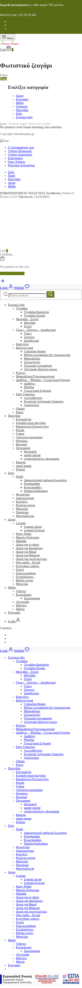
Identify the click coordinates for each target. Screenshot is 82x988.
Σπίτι (19, 113)
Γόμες (28, 333)
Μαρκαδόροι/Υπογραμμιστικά (35, 376)
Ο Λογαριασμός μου (21, 147)
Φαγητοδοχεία (25, 516)
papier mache (32, 455)
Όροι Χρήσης (16, 161)
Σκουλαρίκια (32, 598)
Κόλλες (21, 373)
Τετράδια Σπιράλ (34, 315)
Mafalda (21, 541)
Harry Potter (23, 534)
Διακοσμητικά (25, 498)
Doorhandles (32, 483)
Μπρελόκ (22, 508)
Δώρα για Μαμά (26, 551)
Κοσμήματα (23, 594)
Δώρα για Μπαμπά (28, 555)
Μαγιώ (20, 609)
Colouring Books (35, 351)
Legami (20, 523)
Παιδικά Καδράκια (36, 491)
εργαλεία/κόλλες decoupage (41, 458)
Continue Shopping (12, 273)
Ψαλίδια (29, 387)
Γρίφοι (20, 433)
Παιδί (11, 175)
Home (3, 123)
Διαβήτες (29, 383)
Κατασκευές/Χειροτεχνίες (32, 426)
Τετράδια (21, 308)
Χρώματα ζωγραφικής (38, 365)
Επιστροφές (15, 158)
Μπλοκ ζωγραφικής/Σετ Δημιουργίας (47, 355)
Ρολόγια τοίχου (25, 505)
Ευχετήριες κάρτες (27, 566)
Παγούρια (22, 512)
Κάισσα (21, 462)
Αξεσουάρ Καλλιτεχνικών (40, 369)
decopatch (30, 451)
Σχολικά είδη (24, 117)
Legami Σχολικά (34, 530)
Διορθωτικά (31, 340)
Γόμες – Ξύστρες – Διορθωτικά (36, 330)
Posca (19, 412)
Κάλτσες (21, 605)
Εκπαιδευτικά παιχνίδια (31, 423)
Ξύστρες (29, 337)
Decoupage (23, 448)
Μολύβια (29, 322)
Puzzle (20, 430)
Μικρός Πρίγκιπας (27, 537)
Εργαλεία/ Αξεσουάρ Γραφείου (43, 401)
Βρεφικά (21, 444)
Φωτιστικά (22, 494)
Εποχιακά (22, 99)
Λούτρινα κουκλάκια (29, 437)
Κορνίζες (22, 501)
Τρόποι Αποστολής (20, 154)
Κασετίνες (22, 344)
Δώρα (19, 95)
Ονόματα (21, 106)
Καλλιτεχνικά (24, 347)
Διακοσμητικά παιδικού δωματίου (45, 480)
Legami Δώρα (33, 526)
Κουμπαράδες (33, 487)
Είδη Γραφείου (25, 394)
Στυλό (28, 326)
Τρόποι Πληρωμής (20, 151)
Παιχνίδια (22, 110)
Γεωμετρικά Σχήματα (37, 390)
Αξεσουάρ (22, 602)
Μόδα (19, 103)
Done (3, 79)
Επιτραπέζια (23, 419)
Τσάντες (21, 591)
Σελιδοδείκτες (25, 576)
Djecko (20, 469)
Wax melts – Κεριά (28, 562)
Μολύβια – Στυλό (27, 319)
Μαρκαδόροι (32, 358)
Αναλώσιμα (31, 405)
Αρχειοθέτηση (33, 398)
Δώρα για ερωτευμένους (31, 559)
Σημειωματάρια (26, 573)
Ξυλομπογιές (32, 362)
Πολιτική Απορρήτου (21, 165)
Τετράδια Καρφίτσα (36, 312)
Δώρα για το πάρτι (27, 544)
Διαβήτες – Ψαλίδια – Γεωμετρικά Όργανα (43, 380)
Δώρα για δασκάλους (29, 548)
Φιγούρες (22, 441)
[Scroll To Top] (2, 282)
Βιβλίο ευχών (24, 580)
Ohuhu (20, 408)
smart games (23, 466)
